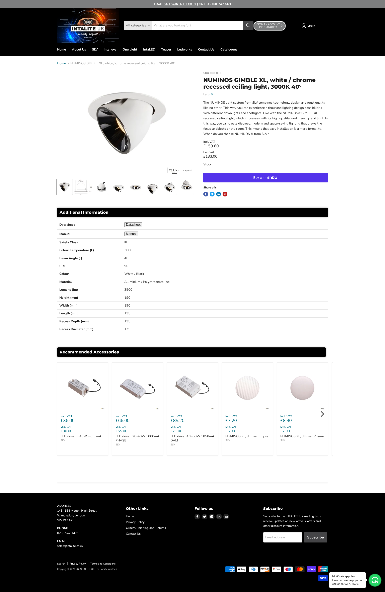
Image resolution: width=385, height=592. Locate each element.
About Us (79, 49)
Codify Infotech (108, 569)
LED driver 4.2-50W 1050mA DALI (192, 438)
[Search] (248, 25)
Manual (131, 234)
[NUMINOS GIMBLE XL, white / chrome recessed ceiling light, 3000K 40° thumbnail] (65, 187)
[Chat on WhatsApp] (375, 580)
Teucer (166, 49)
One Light (130, 49)
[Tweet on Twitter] (212, 194)
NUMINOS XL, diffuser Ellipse (246, 436)
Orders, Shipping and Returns (146, 528)
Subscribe (315, 537)
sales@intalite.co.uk (70, 546)
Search (61, 564)
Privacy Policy (135, 522)
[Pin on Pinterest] (225, 194)
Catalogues (228, 49)
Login (311, 26)
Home (61, 49)
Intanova (110, 49)
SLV (95, 49)
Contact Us (206, 49)
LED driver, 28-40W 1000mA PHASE (137, 438)
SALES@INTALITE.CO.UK (180, 4)
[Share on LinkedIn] (218, 194)
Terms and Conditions (103, 564)
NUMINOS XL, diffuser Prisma (302, 436)
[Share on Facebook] (205, 194)
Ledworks (184, 49)
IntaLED (149, 49)
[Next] (322, 414)
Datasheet (133, 224)
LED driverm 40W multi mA (81, 436)
